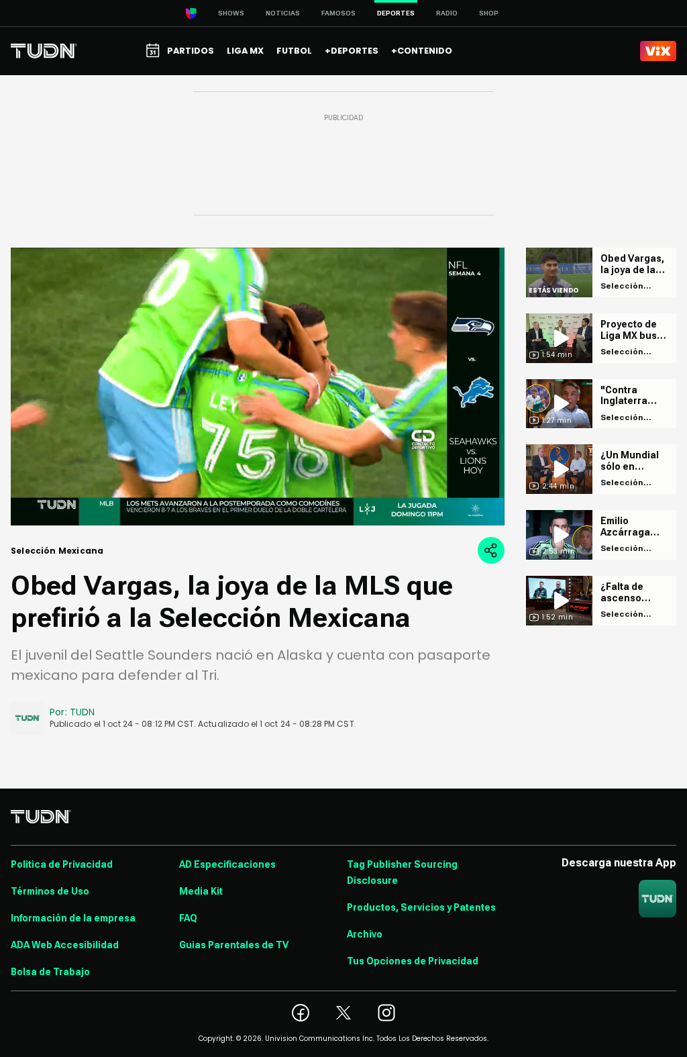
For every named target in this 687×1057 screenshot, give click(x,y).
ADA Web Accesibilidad (65, 945)
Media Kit (201, 891)
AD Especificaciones (227, 864)
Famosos (338, 13)
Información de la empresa (73, 918)
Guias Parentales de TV (233, 945)
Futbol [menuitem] (294, 50)
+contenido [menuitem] (421, 50)
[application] (258, 386)
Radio (447, 13)
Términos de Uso (50, 891)
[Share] (491, 550)
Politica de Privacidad (62, 864)
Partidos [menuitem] (190, 50)
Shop (488, 13)
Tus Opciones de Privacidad (412, 961)
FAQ (188, 918)
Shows (231, 13)
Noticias (283, 13)
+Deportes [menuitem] (351, 50)
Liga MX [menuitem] (245, 50)
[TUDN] (44, 51)
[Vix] (658, 51)
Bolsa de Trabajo (50, 971)
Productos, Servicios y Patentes (421, 907)
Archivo (364, 934)
